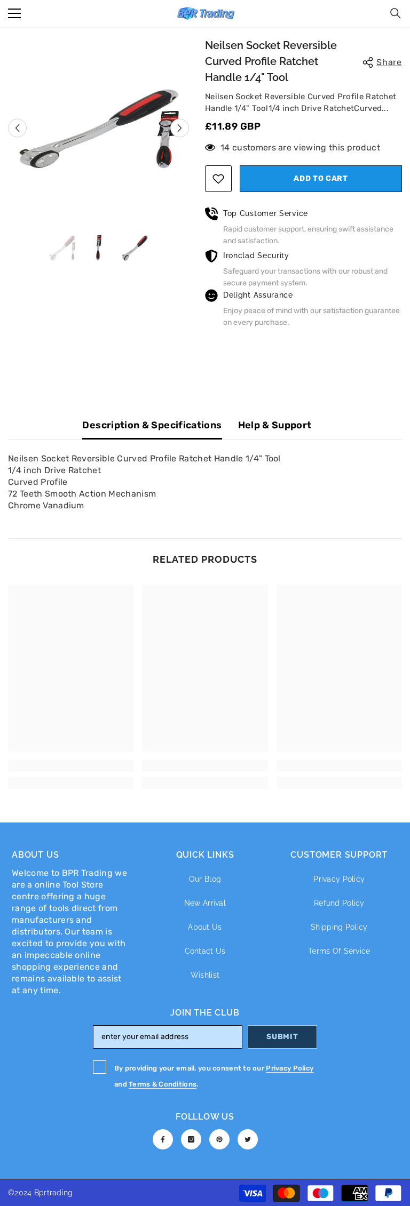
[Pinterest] (219, 1139)
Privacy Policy (289, 1068)
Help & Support (275, 425)
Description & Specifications (152, 425)
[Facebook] (163, 1139)
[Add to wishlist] (218, 178)
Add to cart (321, 178)
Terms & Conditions (162, 1084)
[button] (17, 127)
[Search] (395, 13)
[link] (70, 765)
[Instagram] (191, 1139)
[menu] (14, 13)
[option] (98, 128)
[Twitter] (248, 1139)
